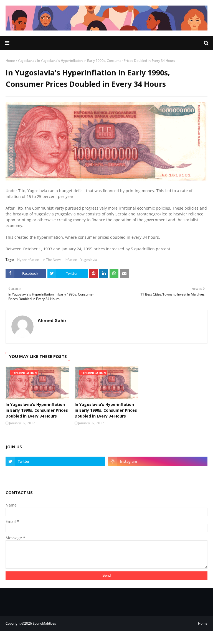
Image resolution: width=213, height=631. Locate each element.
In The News (51, 259)
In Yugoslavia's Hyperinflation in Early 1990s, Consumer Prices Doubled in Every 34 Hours (37, 410)
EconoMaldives (44, 623)
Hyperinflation (28, 259)
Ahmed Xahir (52, 320)
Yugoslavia (26, 60)
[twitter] (55, 461)
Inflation (71, 259)
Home (10, 60)
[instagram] (157, 461)
